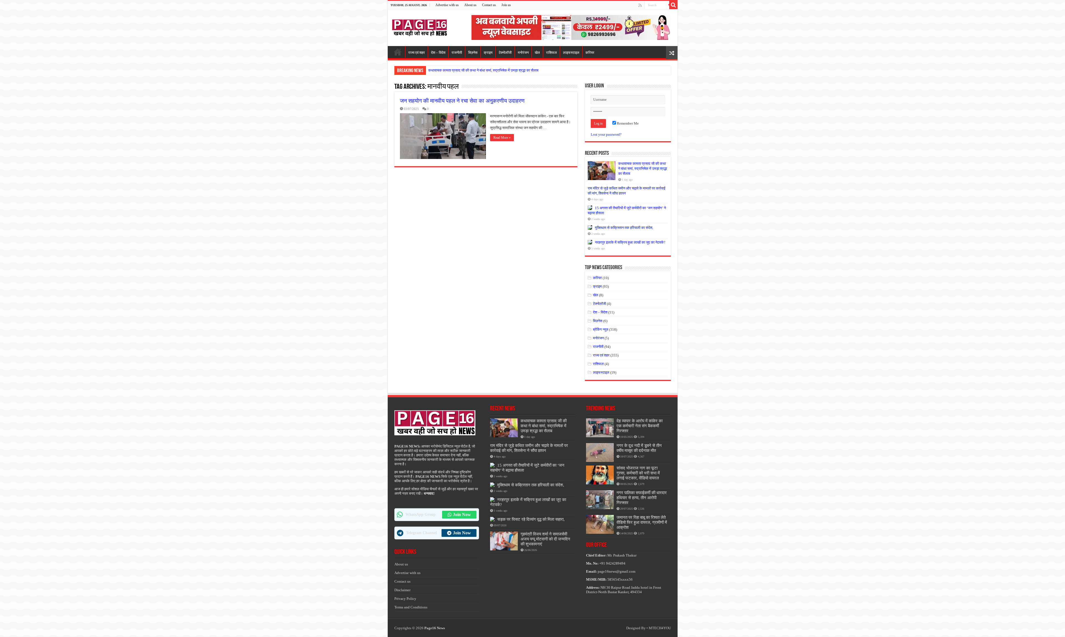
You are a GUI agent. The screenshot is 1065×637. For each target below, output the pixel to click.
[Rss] (640, 5)
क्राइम (488, 52)
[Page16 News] (419, 26)
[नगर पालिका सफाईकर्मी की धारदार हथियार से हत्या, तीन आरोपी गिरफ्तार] (600, 499)
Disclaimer (402, 590)
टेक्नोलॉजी (505, 52)
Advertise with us (447, 5)
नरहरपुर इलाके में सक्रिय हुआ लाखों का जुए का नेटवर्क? (630, 242)
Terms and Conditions (410, 607)
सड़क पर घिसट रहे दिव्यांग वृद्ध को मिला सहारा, (531, 519)
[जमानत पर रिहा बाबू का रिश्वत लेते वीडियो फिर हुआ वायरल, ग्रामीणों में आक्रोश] (600, 524)
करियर (589, 52)
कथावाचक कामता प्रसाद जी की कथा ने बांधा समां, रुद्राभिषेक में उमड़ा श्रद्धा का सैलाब (483, 70)
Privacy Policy (405, 598)
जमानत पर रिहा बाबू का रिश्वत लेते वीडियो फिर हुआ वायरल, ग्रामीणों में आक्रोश (642, 522)
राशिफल (551, 52)
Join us (506, 5)
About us (470, 5)
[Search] (673, 5)
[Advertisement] (572, 27)
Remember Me (627, 123)
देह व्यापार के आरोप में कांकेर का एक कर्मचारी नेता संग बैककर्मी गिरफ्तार (640, 425)
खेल (537, 52)
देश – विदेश (438, 52)
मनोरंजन (523, 52)
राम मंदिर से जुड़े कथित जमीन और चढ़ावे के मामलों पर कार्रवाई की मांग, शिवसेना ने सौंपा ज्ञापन (529, 448)
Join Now (462, 514)
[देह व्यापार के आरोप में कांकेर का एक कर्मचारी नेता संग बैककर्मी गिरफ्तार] (600, 427)
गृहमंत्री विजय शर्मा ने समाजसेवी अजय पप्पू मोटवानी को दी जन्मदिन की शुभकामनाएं (545, 539)
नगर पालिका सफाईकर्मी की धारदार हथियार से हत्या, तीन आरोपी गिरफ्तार (642, 497)
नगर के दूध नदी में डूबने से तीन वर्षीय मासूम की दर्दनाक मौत (639, 448)
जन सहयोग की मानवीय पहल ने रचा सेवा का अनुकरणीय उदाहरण (462, 101)
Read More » (502, 138)
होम (397, 52)
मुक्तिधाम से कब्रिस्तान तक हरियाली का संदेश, (624, 228)
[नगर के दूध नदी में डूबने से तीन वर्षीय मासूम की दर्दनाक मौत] (600, 452)
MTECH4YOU (660, 628)
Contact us (489, 5)
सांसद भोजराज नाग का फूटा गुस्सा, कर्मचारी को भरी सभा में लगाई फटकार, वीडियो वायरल (638, 473)
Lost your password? (606, 134)
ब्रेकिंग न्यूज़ (600, 329)
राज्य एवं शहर (416, 52)
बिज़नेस (473, 52)
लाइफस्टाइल (571, 52)
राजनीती (457, 52)
